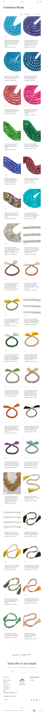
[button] (3, 1)
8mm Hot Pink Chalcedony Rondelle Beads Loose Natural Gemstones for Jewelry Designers (31, 111)
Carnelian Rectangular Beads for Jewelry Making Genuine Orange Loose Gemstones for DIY (31, 600)
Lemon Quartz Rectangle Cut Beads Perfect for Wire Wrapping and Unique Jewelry (31, 498)
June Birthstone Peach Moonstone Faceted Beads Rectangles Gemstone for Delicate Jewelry (30, 635)
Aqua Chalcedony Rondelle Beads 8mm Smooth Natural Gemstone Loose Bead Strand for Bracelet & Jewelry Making (31, 215)
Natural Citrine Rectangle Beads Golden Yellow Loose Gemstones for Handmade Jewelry (12, 567)
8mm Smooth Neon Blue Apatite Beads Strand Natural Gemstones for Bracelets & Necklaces (12, 77)
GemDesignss (8, 710)
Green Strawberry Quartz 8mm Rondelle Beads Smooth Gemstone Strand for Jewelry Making (11, 145)
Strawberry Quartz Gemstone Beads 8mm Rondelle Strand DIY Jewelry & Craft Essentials (12, 111)
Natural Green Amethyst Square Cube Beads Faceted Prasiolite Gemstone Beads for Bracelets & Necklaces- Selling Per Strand (12, 392)
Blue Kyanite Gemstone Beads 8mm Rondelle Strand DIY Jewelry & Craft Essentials (31, 77)
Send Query (32, 680)
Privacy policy (22, 710)
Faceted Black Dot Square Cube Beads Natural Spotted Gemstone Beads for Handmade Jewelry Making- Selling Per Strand (31, 428)
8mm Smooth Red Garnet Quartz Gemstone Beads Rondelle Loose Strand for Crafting (31, 180)
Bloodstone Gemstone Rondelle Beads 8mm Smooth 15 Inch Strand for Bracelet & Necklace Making (12, 215)
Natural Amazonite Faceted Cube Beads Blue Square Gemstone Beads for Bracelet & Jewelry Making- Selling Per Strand (31, 463)
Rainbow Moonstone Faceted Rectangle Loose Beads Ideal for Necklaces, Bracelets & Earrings (12, 533)
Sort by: (21, 14)
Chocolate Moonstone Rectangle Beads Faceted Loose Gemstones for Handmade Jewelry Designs (31, 567)
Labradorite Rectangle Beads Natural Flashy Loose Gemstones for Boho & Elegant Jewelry (31, 533)
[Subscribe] (32, 671)
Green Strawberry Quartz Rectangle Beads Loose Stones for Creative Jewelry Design (11, 634)
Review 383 (15, 654)
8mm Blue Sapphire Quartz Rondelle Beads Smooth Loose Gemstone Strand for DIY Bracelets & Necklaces (11, 180)
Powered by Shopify (14, 710)
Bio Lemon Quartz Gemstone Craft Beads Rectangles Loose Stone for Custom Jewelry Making (11, 600)
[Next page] (30, 645)
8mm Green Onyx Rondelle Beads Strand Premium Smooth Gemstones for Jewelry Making (31, 145)
